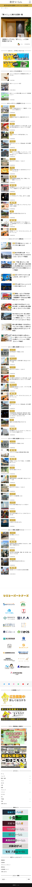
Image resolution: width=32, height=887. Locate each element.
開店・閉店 (3, 778)
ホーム (2, 773)
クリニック (3, 789)
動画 (2, 787)
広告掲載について (5, 869)
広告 (2, 801)
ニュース (3, 776)
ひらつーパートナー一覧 (6, 705)
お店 (2, 785)
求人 (2, 796)
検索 (29, 879)
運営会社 (3, 867)
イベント (3, 792)
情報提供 (3, 860)
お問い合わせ (4, 803)
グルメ (2, 780)
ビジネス (3, 794)
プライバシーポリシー (6, 864)
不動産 (2, 799)
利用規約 (3, 862)
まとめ (2, 783)
